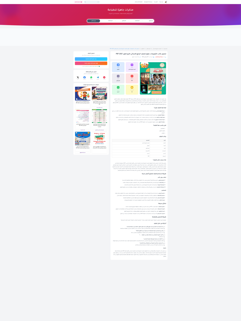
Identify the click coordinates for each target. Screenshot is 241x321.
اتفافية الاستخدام (138, 2)
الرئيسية (165, 48)
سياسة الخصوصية (148, 2)
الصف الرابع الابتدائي (157, 48)
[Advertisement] (120, 37)
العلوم (142, 48)
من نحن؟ (161, 2)
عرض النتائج (93, 20)
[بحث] (85, 2)
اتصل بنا (156, 2)
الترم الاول (148, 48)
